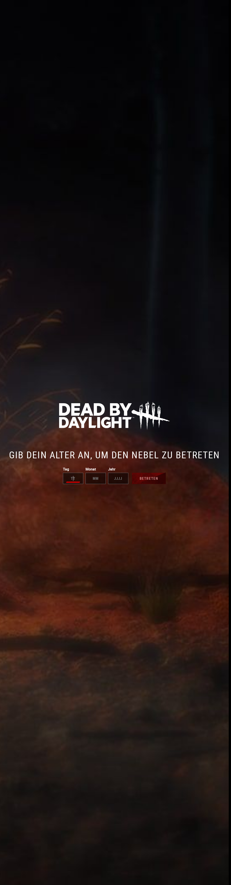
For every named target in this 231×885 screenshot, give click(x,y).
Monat (90, 469)
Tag (66, 469)
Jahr (112, 469)
